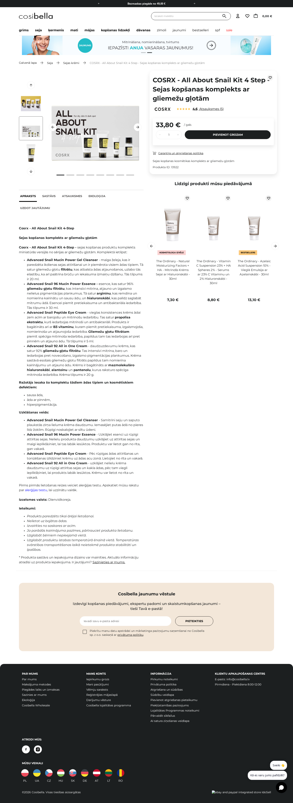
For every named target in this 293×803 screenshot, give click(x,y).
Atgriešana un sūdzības (166, 689)
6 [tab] (110, 175)
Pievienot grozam (228, 134)
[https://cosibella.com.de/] (97, 773)
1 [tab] (142, 53)
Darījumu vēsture (98, 700)
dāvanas (143, 30)
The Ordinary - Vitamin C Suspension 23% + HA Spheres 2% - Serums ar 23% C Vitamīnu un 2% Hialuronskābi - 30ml (213, 272)
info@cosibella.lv (238, 679)
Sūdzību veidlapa (162, 695)
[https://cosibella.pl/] (25, 773)
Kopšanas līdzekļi (115, 30)
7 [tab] (120, 175)
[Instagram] (38, 749)
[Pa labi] (194, 4)
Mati (74, 30)
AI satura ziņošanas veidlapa (169, 721)
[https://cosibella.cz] (49, 773)
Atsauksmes (72, 196)
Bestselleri (200, 30)
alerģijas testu (36, 490)
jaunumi (179, 30)
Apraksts (28, 196)
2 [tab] (148, 53)
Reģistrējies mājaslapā (102, 695)
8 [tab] (130, 175)
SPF (217, 30)
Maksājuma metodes (36, 684)
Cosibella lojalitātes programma (108, 705)
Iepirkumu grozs (97, 679)
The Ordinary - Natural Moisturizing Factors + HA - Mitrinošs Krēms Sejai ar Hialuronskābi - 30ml (173, 270)
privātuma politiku (130, 635)
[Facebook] (26, 749)
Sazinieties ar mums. (108, 562)
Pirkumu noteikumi (164, 679)
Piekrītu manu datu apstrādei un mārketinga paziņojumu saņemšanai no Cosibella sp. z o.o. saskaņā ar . (147, 633)
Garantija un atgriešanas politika (180, 153)
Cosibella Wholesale (36, 705)
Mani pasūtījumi (97, 684)
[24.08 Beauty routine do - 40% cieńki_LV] (146, 45)
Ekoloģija (96, 196)
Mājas (90, 30)
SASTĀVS (49, 196)
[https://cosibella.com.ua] (37, 773)
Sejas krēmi (71, 63)
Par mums (29, 679)
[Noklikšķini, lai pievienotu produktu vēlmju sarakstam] (187, 198)
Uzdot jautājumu (35, 208)
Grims (24, 30)
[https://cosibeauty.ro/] (121, 773)
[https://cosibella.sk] (73, 773)
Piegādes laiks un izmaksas (41, 689)
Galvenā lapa (28, 63)
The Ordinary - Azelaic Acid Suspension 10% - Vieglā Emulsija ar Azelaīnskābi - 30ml (254, 267)
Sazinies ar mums (34, 695)
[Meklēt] (224, 16)
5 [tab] (100, 175)
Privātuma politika (163, 684)
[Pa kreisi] (99, 4)
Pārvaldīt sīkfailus (162, 716)
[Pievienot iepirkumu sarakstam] (270, 78)
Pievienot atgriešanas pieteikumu (173, 700)
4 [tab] (90, 175)
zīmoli (161, 30)
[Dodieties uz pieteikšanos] (238, 16)
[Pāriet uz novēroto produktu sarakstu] (247, 16)
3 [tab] (80, 175)
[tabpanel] (146, 45)
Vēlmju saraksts (97, 689)
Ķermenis (56, 30)
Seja (38, 30)
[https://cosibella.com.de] (85, 773)
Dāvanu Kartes (146, 4)
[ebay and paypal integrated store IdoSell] (241, 792)
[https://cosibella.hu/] (61, 773)
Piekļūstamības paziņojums (169, 705)
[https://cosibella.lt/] (109, 773)
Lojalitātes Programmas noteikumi (174, 710)
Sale (229, 30)
